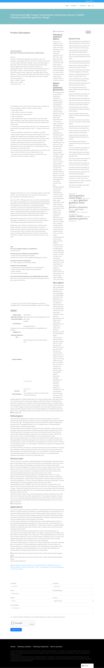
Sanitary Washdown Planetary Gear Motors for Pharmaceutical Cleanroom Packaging (79, 115)
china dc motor (72, 193)
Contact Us (83, 5)
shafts (37, 567)
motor (72, 212)
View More (13, 310)
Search (88, 32)
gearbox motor (72, 205)
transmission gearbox (17, 569)
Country (55, 597)
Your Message (14, 605)
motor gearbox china (73, 214)
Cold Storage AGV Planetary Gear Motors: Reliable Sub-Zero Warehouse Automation (79, 89)
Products (73, 5)
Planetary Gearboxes (41, 647)
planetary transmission (28, 567)
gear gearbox (72, 209)
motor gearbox (84, 212)
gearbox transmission (54, 565)
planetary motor (72, 221)
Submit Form (16, 630)
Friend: (13, 647)
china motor (75, 198)
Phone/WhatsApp (57, 590)
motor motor (76, 216)
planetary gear (87, 216)
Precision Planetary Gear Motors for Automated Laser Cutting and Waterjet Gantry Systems (79, 109)
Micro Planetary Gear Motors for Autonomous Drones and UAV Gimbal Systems (79, 143)
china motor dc (86, 198)
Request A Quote (90, 1)
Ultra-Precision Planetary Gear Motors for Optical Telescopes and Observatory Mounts (79, 122)
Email (11, 590)
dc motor (71, 200)
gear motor (79, 209)
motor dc (78, 212)
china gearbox (17, 565)
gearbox (24, 565)
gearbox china (31, 565)
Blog (89, 5)
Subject (12, 597)
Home (67, 5)
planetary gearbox (15, 567)
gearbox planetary (42, 565)
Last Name (55, 583)
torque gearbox (44, 567)
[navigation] (87, 666)
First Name (13, 583)
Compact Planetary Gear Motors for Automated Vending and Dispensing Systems (79, 137)
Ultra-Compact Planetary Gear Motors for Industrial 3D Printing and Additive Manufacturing (79, 154)
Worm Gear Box (56, 647)
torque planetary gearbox (57, 567)
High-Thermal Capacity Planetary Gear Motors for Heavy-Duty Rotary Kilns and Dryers (79, 56)
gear (76, 200)
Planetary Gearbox (24, 647)
